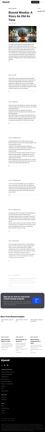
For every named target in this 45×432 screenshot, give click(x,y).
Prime (2, 388)
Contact (3, 410)
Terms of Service (11, 420)
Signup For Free (36, 301)
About (2, 405)
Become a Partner (5, 408)
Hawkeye (3, 386)
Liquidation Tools (4, 376)
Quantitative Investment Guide (7, 372)
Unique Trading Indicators (6, 374)
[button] (41, 2)
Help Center (3, 399)
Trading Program (4, 391)
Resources (3, 397)
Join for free (35, 2)
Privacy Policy (4, 420)
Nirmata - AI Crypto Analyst (7, 383)
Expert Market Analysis (6, 381)
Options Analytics (5, 379)
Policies (3, 413)
